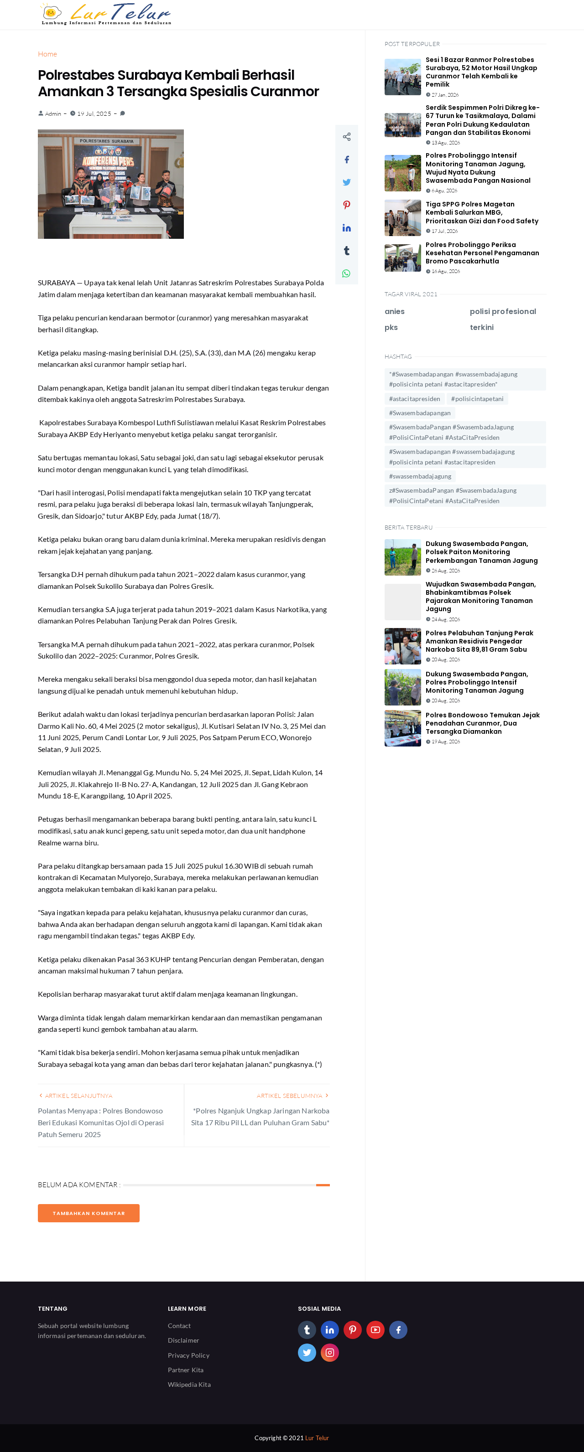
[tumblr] (307, 1330)
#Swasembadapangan (420, 413)
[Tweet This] (346, 181)
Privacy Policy (188, 1355)
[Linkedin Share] (346, 227)
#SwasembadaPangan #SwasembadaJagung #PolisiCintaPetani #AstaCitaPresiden (451, 432)
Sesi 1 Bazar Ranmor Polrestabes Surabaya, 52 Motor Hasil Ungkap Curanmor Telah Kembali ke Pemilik (481, 72)
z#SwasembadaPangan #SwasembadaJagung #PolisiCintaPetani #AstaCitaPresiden (453, 495)
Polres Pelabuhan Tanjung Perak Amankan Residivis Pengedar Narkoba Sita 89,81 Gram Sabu (479, 641)
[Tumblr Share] (346, 250)
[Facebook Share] (346, 159)
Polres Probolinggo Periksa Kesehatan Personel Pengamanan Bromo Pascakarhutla (482, 253)
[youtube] (375, 1330)
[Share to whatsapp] (346, 273)
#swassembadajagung (420, 476)
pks (391, 327)
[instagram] (330, 1353)
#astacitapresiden (415, 398)
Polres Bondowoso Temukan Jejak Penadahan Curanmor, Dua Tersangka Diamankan (483, 723)
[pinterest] (353, 1330)
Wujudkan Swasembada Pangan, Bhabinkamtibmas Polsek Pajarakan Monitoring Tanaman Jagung (481, 597)
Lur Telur (317, 1438)
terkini (482, 327)
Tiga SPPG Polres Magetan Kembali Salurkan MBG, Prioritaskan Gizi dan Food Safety (482, 212)
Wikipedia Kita (189, 1384)
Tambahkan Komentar (88, 1213)
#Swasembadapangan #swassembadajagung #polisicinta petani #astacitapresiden (452, 456)
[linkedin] (330, 1330)
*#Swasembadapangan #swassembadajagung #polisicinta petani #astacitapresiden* (453, 379)
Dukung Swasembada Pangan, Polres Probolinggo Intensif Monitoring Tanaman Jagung (477, 682)
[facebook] (398, 1330)
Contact (179, 1325)
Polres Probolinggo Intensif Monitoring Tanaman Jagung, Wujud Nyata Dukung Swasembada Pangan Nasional (478, 168)
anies (395, 311)
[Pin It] (346, 204)
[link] (122, 113)
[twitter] (307, 1353)
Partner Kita (186, 1370)
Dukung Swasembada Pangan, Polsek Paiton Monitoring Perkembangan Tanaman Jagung (482, 552)
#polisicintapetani (477, 398)
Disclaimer (184, 1340)
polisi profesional (503, 311)
